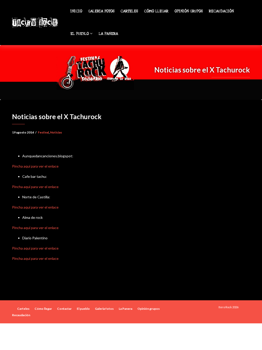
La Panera (108, 33)
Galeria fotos (101, 11)
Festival (43, 132)
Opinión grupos (188, 11)
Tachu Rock (34, 22)
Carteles (129, 11)
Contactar (64, 309)
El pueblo (80, 33)
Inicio (76, 11)
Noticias (56, 132)
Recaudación (221, 11)
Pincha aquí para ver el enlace (35, 166)
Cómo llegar (156, 11)
